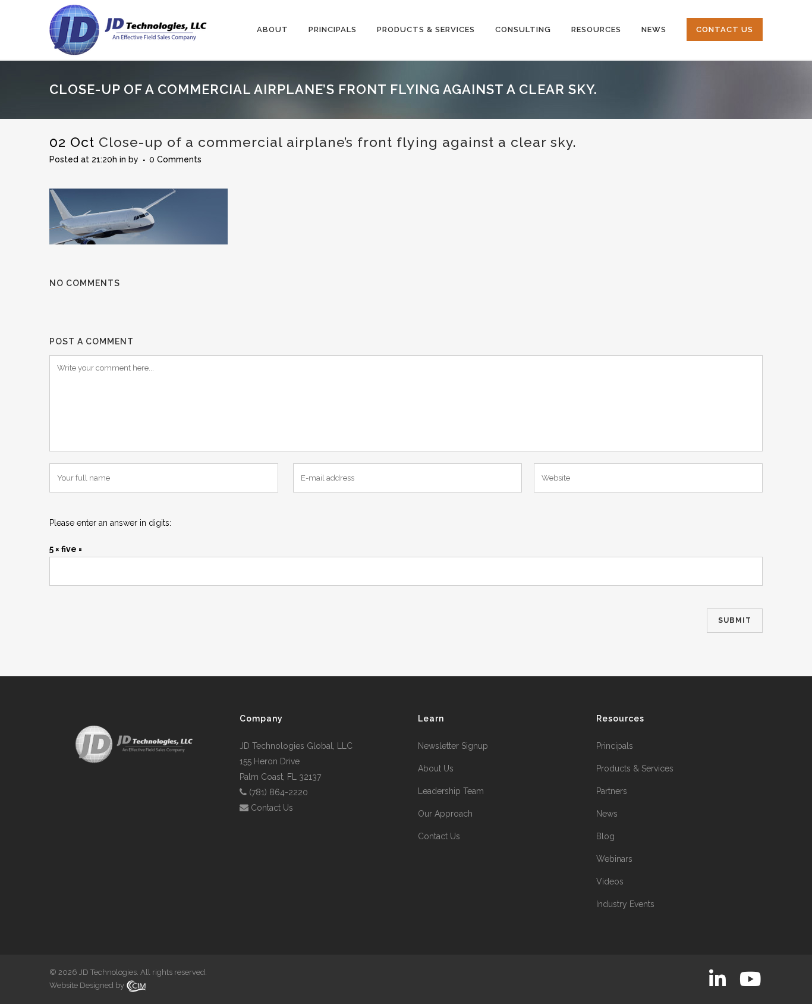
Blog (605, 836)
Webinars (614, 859)
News (607, 813)
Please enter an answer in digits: (110, 523)
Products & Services (634, 768)
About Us (436, 768)
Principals (614, 746)
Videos (610, 881)
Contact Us (272, 807)
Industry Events (625, 904)
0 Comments (175, 159)
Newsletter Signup (453, 746)
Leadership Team (451, 791)
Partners (611, 791)
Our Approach (445, 813)
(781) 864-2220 (278, 792)
